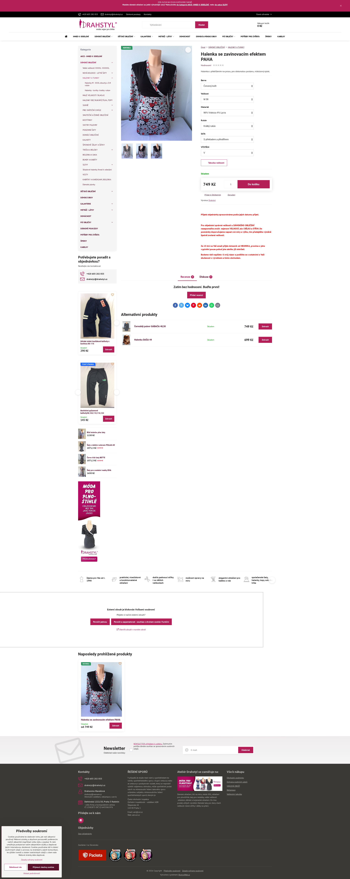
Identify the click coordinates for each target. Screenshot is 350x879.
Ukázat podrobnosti (31, 873)
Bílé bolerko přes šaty (96, 432)
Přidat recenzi (196, 295)
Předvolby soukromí (172, 870)
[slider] (218, 65)
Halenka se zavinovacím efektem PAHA (100, 719)
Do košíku (253, 184)
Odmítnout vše (15, 867)
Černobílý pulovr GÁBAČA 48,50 (150, 326)
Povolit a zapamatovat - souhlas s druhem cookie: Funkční (141, 621)
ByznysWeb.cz (184, 874)
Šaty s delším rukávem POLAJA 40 (101, 445)
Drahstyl (212, 200)
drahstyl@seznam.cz (93, 794)
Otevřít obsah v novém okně (132, 629)
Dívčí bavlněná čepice (108, 410)
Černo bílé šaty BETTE (96, 457)
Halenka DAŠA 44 (143, 339)
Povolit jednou (100, 621)
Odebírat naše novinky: (114, 752)
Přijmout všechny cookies (43, 867)
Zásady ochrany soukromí (192, 870)
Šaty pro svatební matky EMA (99, 470)
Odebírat (245, 750)
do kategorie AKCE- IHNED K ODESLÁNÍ (193, 4)
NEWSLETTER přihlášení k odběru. (148, 744)
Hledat (201, 24)
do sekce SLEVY (221, 4)
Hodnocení (206, 65)
